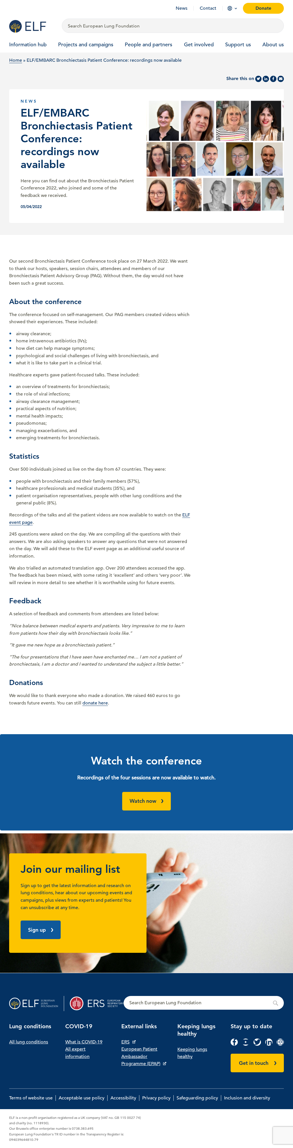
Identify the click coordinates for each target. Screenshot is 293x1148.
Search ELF (204, 1003)
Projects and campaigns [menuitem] (85, 44)
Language (230, 8)
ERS (125, 1042)
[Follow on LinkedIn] (268, 1044)
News (181, 8)
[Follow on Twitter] (257, 1044)
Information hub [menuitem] (28, 44)
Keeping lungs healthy (192, 1053)
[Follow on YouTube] (245, 1044)
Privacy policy (156, 1098)
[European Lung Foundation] (32, 26)
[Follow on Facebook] (234, 1044)
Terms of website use (31, 1098)
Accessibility (123, 1098)
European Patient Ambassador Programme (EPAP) (140, 1056)
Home (15, 60)
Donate (263, 8)
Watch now (143, 801)
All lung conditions (28, 1042)
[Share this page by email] (281, 79)
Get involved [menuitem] (199, 44)
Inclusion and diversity (247, 1098)
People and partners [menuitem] (148, 44)
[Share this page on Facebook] (273, 79)
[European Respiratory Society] (97, 1003)
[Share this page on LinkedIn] (266, 79)
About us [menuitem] (273, 44)
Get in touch (253, 1063)
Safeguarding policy (197, 1098)
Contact (208, 8)
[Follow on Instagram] (280, 1044)
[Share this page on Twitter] (258, 79)
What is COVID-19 (83, 1042)
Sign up (37, 930)
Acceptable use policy (81, 1098)
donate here (95, 703)
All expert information (77, 1052)
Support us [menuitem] (238, 44)
